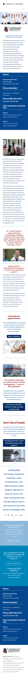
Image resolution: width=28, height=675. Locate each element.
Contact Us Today (14, 541)
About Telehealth (14, 336)
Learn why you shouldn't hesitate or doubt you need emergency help (14, 407)
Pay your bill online (14, 563)
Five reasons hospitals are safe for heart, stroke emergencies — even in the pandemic (14, 383)
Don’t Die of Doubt (14, 422)
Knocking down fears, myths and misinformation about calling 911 (14, 443)
